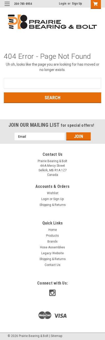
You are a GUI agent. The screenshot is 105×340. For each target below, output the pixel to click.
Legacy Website (52, 253)
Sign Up (77, 3)
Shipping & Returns (53, 205)
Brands (52, 241)
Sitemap (56, 336)
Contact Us (52, 265)
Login (62, 3)
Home (52, 230)
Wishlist (52, 193)
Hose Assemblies (52, 247)
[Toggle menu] (7, 7)
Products (52, 235)
